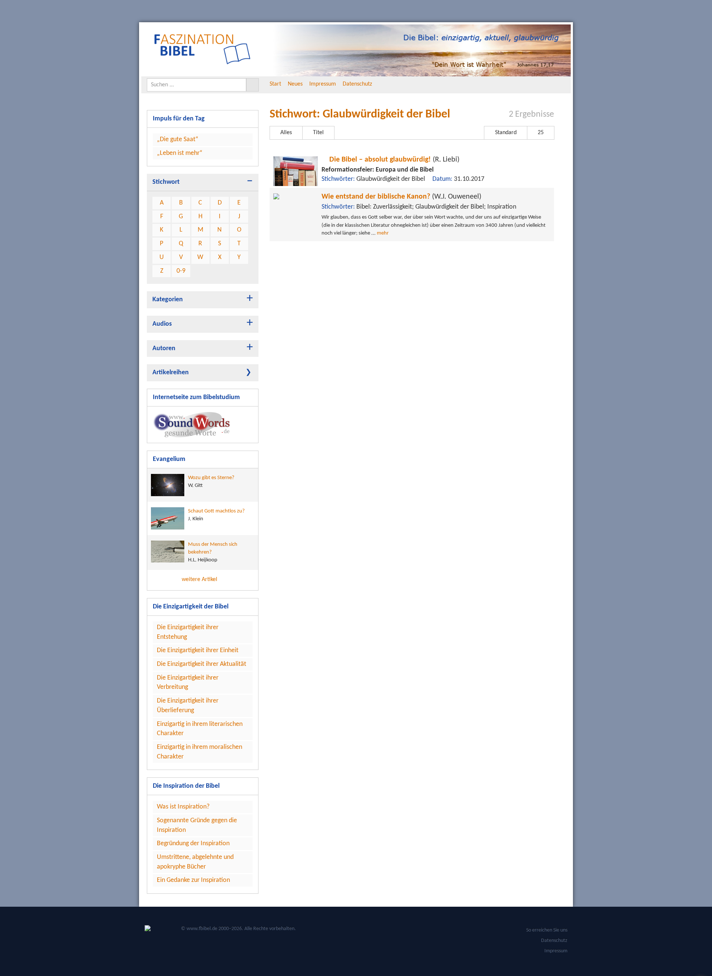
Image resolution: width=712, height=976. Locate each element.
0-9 (181, 271)
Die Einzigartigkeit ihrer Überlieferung (187, 705)
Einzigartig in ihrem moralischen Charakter (199, 752)
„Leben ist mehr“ (179, 153)
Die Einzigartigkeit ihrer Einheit (197, 650)
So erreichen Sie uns (546, 930)
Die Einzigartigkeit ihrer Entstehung (187, 632)
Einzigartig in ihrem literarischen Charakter (200, 729)
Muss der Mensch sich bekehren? (212, 552)
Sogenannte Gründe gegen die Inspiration (197, 825)
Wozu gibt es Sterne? (211, 481)
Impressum (322, 84)
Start (275, 84)
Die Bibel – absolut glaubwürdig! (393, 159)
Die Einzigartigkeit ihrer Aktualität (201, 664)
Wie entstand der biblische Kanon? (401, 196)
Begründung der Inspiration (193, 843)
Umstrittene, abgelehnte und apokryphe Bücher (195, 862)
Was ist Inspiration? (183, 806)
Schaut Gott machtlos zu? (216, 515)
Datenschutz (357, 84)
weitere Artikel (200, 579)
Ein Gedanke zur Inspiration (193, 880)
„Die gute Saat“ (177, 139)
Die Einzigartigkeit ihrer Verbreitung (187, 682)
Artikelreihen (170, 372)
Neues (295, 84)
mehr (383, 233)
